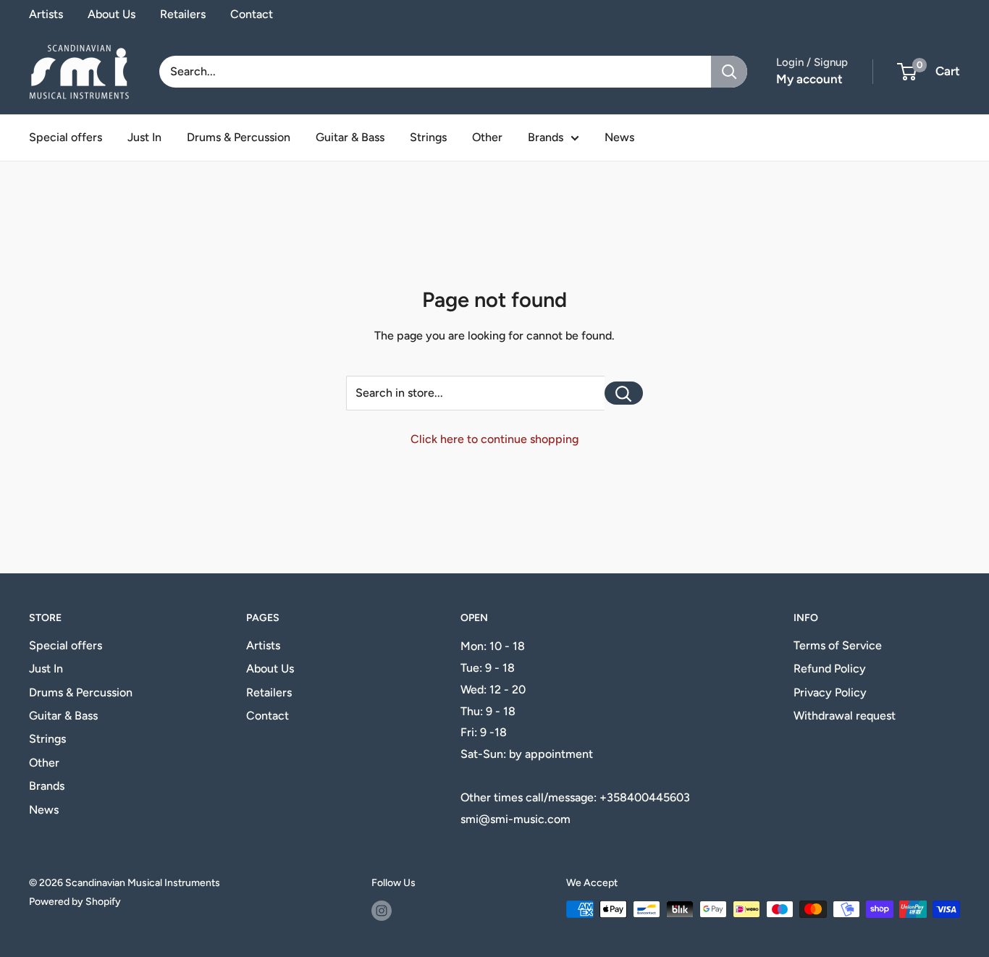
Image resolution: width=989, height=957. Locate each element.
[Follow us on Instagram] (381, 911)
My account (809, 79)
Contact (251, 14)
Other (487, 137)
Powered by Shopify (75, 901)
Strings (428, 137)
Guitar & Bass (350, 137)
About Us (111, 14)
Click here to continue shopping (494, 439)
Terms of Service (838, 645)
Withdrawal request (845, 715)
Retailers (183, 14)
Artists (46, 14)
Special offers (65, 137)
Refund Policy (830, 668)
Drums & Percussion (238, 137)
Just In (144, 137)
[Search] (729, 72)
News (619, 137)
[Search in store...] (624, 393)
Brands (545, 137)
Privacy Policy (830, 692)
